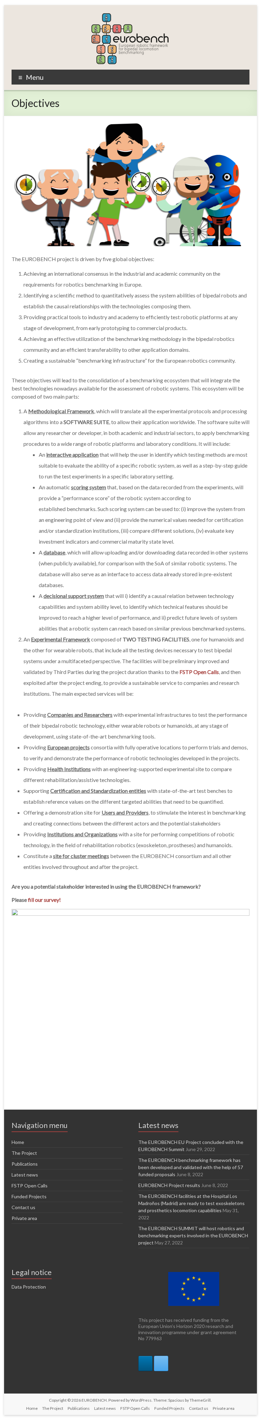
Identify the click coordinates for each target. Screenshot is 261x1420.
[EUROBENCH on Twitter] (161, 1363)
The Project (24, 1153)
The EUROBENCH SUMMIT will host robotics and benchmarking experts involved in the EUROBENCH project (193, 1235)
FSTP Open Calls (30, 1185)
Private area (24, 1218)
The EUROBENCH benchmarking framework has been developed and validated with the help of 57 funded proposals (190, 1167)
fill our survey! (44, 899)
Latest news (25, 1175)
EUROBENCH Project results (169, 1185)
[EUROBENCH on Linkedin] (145, 1363)
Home (18, 1142)
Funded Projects (29, 1196)
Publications (25, 1164)
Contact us (23, 1207)
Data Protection (29, 1287)
